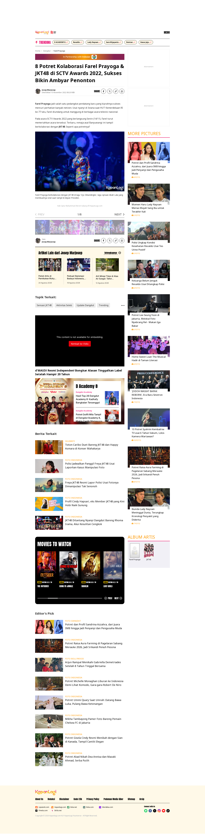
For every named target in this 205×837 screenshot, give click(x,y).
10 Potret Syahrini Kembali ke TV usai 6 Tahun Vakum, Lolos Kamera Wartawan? (148, 433)
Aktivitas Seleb (64, 305)
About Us (39, 799)
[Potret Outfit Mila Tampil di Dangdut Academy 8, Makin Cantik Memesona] (112, 417)
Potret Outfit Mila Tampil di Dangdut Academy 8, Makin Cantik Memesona (89, 418)
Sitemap (131, 799)
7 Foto (137, 402)
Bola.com (90, 807)
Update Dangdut (85, 305)
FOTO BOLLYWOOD (74, 659)
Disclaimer (64, 799)
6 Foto (137, 288)
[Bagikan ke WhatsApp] (121, 91)
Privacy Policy (92, 799)
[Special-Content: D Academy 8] (53, 401)
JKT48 (149, 559)
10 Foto (137, 440)
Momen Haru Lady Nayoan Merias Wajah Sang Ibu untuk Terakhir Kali (148, 208)
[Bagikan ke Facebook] (103, 91)
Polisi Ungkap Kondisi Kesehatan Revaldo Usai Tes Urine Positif (147, 246)
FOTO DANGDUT (73, 621)
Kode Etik (78, 799)
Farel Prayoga (59, 51)
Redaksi (51, 799)
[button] (115, 91)
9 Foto (137, 177)
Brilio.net (58, 810)
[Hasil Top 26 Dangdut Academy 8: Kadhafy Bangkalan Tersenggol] (112, 398)
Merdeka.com (107, 807)
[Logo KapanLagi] (45, 32)
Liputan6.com (44, 807)
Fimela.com (43, 810)
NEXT (118, 214)
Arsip (141, 799)
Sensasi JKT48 (44, 305)
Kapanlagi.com (60, 807)
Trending (103, 305)
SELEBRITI (70, 441)
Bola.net (73, 807)
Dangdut (47, 51)
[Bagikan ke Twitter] (109, 91)
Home (37, 51)
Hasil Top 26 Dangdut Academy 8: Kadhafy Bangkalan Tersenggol (88, 399)
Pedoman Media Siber (113, 799)
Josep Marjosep (49, 90)
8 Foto (137, 482)
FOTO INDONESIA (73, 460)
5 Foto (137, 215)
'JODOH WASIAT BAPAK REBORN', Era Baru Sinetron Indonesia (147, 395)
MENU (167, 32)
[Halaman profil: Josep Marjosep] (38, 91)
